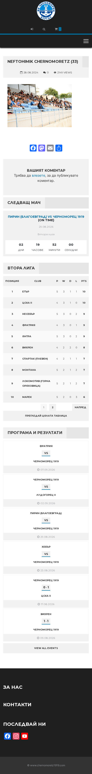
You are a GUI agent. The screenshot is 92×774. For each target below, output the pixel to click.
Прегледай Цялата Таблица (46, 415)
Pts (84, 281)
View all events (46, 648)
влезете (38, 175)
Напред (80, 407)
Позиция (12, 281)
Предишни (14, 407)
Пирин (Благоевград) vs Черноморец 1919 (46, 217)
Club (37, 281)
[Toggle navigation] (86, 41)
